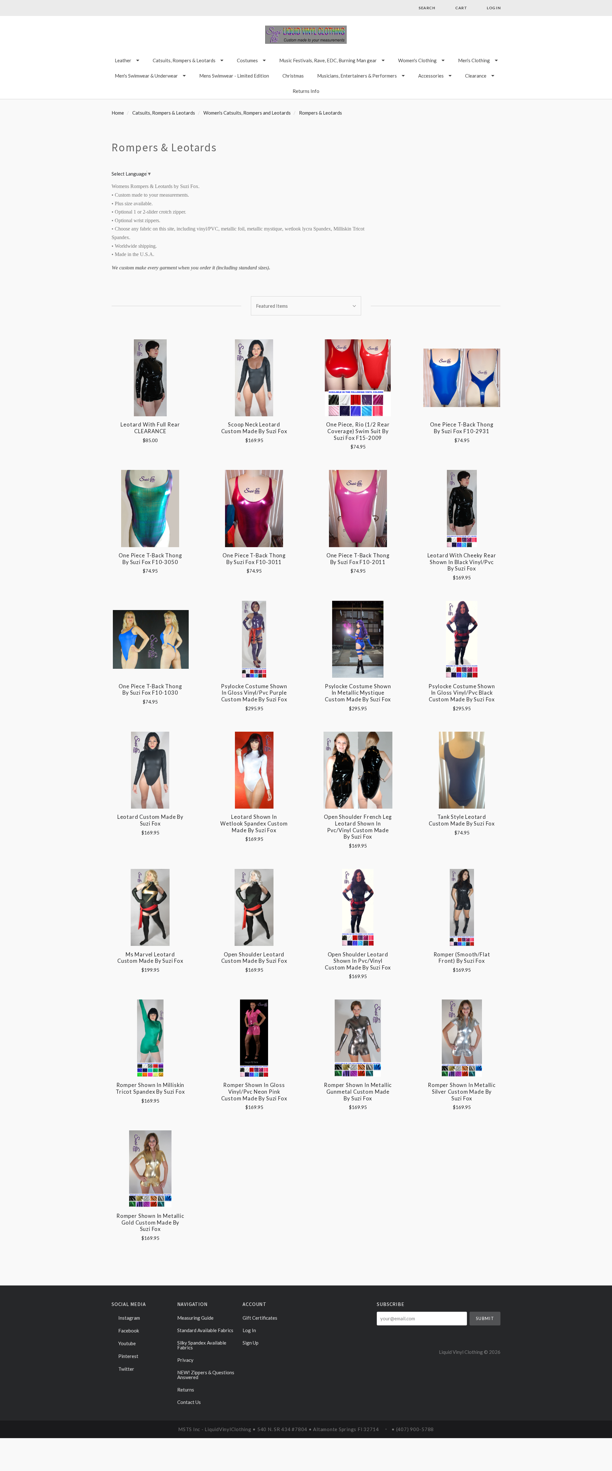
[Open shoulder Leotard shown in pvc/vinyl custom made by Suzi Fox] (357, 907)
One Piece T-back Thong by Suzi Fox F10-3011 (254, 558)
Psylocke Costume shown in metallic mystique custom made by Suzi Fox (358, 693)
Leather (123, 60)
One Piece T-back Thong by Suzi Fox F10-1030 (150, 689)
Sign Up (251, 1342)
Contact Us (189, 1402)
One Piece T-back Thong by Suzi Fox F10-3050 (150, 558)
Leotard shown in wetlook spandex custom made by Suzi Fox (254, 823)
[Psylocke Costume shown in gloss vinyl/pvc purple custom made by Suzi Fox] (253, 639)
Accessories (431, 76)
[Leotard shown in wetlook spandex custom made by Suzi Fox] (253, 770)
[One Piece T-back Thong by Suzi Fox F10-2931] (461, 377)
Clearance (475, 76)
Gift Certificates (260, 1318)
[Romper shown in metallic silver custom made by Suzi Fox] (461, 1038)
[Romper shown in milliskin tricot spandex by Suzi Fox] (150, 1038)
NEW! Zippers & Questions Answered (205, 1374)
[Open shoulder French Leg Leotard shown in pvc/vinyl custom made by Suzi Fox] (357, 770)
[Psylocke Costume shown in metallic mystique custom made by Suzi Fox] (357, 639)
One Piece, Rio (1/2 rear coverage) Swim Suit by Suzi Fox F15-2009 (358, 431)
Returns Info (306, 91)
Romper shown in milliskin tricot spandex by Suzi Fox (150, 1088)
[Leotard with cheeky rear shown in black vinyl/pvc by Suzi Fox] (461, 508)
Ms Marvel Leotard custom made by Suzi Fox (150, 957)
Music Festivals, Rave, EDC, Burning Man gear (328, 60)
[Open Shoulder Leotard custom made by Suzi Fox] (253, 907)
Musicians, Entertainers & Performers (357, 76)
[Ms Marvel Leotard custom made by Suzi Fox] (150, 907)
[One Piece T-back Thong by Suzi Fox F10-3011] (253, 508)
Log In (249, 1330)
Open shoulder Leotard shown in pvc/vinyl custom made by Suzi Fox (358, 961)
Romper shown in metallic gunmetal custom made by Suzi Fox (358, 1091)
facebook (128, 1330)
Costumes (247, 60)
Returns (185, 1389)
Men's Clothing (474, 60)
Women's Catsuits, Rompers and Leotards (247, 113)
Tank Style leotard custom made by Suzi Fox (462, 820)
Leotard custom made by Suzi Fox (150, 820)
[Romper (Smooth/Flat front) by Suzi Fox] (461, 907)
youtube (126, 1343)
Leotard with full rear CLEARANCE (150, 427)
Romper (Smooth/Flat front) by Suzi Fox (461, 957)
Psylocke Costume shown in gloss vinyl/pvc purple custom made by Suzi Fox (254, 693)
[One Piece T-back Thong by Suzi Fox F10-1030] (150, 639)
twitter (125, 1369)
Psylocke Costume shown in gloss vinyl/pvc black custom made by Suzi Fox (461, 693)
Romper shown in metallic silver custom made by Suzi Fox (462, 1091)
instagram (128, 1318)
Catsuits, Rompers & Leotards (184, 60)
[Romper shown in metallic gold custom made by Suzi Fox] (150, 1168)
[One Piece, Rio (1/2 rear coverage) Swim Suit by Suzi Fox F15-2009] (357, 377)
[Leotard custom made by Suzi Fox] (150, 770)
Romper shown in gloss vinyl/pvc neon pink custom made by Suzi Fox (254, 1091)
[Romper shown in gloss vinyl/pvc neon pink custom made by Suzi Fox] (253, 1038)
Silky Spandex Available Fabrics (201, 1345)
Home (118, 113)
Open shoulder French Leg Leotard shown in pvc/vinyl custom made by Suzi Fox (358, 827)
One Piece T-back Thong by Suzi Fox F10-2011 (358, 558)
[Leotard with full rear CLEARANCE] (150, 377)
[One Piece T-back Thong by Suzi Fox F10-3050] (150, 508)
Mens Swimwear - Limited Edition (234, 76)
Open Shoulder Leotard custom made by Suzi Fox (254, 957)
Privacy (185, 1360)
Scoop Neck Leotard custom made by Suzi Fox (254, 427)
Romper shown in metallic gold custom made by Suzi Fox (150, 1222)
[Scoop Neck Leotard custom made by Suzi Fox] (253, 377)
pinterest (127, 1356)
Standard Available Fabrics (205, 1330)
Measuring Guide (195, 1318)
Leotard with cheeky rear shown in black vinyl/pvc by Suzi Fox (461, 562)
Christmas (293, 76)
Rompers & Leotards (320, 113)
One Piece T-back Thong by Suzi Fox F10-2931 (461, 427)
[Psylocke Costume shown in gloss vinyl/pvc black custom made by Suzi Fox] (461, 639)
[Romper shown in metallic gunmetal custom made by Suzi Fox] (357, 1038)
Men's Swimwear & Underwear (146, 76)
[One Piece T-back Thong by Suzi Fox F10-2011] (357, 508)
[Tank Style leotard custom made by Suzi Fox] (461, 770)
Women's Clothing (417, 60)
